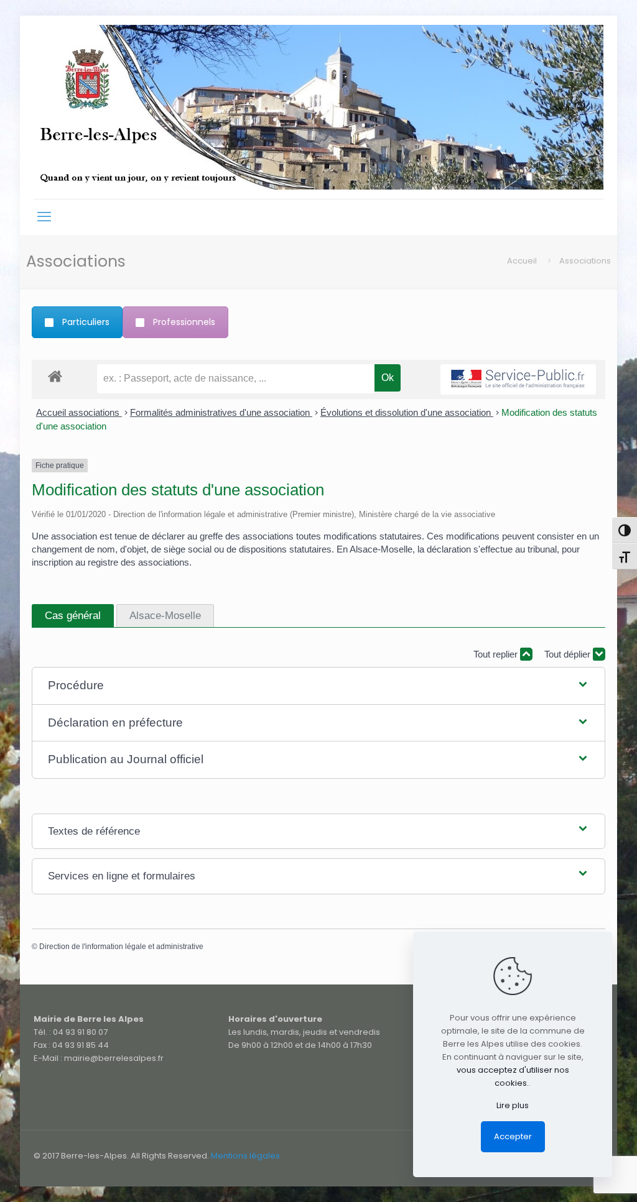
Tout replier (496, 654)
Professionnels (184, 322)
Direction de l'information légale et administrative (121, 946)
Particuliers (85, 322)
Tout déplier (568, 654)
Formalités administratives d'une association (221, 412)
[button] (319, 686)
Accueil (522, 261)
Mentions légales (245, 1156)
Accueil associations (79, 412)
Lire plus (512, 1105)
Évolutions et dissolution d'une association (406, 412)
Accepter (513, 1136)
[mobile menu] (44, 216)
